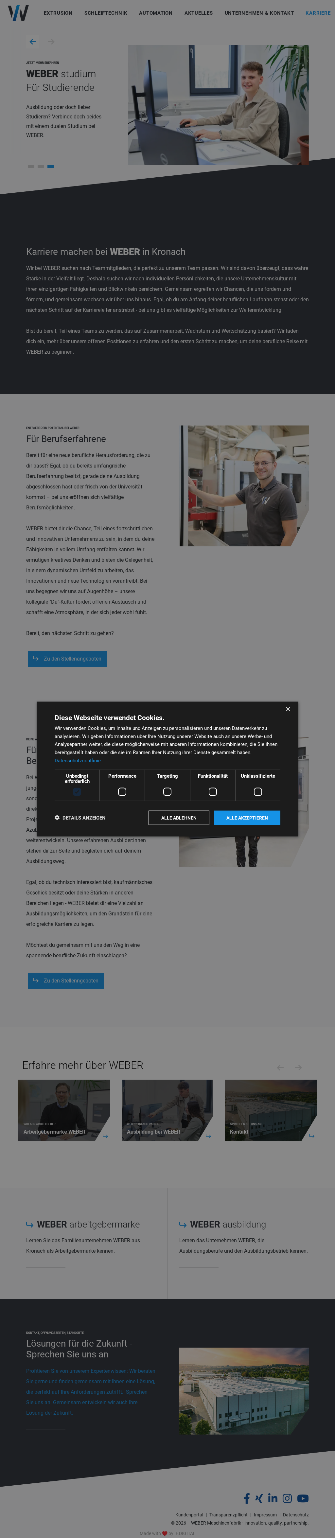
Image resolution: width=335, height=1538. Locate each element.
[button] (80, 818)
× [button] (287, 709)
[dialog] (167, 769)
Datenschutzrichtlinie (78, 760)
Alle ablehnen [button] (179, 817)
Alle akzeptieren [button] (247, 817)
